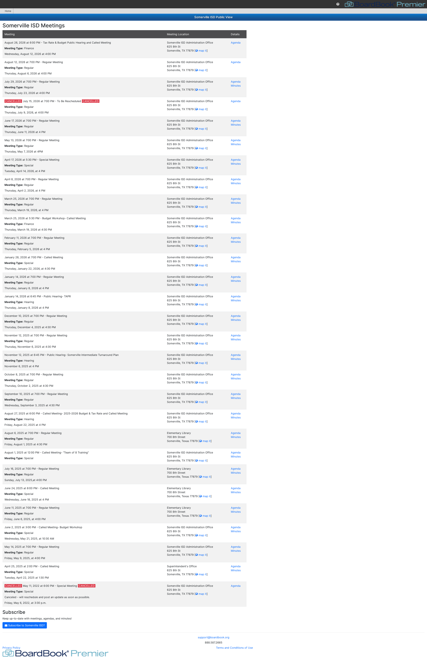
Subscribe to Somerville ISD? (26, 625)
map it (202, 50)
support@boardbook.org (213, 637)
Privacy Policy (11, 647)
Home (8, 11)
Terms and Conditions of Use (234, 647)
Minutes (236, 85)
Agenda (236, 42)
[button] (338, 4)
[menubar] (213, 4)
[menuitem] (338, 4)
